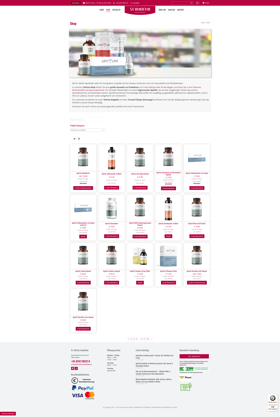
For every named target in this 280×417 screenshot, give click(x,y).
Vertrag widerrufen (8, 413)
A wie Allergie (149, 87)
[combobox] (87, 130)
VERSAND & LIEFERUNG (142, 407)
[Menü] (276, 395)
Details (83, 236)
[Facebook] (72, 368)
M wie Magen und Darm (172, 87)
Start (203, 23)
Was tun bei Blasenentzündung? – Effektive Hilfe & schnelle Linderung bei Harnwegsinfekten (153, 372)
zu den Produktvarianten (83, 188)
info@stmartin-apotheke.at (81, 364)
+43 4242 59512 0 (122, 3)
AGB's (175, 407)
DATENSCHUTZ (166, 407)
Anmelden (136, 3)
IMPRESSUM (156, 407)
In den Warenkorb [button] (112, 188)
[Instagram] (76, 368)
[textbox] (79, 130)
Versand (84, 181)
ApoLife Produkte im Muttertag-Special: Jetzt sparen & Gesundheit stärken (154, 364)
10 (148, 339)
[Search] (191, 3)
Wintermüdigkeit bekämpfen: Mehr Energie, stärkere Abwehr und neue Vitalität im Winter (154, 380)
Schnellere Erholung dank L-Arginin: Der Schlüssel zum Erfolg (154, 356)
